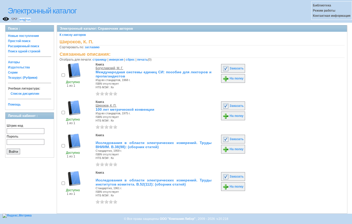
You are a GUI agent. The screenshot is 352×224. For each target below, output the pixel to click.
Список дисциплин (25, 93)
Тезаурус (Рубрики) (22, 77)
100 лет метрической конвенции (125, 109)
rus (28, 19)
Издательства (19, 67)
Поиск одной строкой (24, 51)
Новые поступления (23, 36)
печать (142, 59)
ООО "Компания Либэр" (178, 219)
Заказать (236, 68)
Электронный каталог (42, 10)
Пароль (12, 136)
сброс (130, 59)
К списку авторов (73, 35)
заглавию (92, 47)
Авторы (14, 62)
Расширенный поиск (23, 46)
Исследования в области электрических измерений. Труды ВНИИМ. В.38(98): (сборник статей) (154, 145)
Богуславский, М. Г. (109, 68)
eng (22, 19)
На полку (236, 78)
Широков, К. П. (106, 105)
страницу (100, 59)
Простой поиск (19, 41)
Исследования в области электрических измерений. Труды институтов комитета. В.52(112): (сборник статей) (154, 182)
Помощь (14, 104)
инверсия (116, 59)
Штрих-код (15, 125)
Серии (13, 72)
